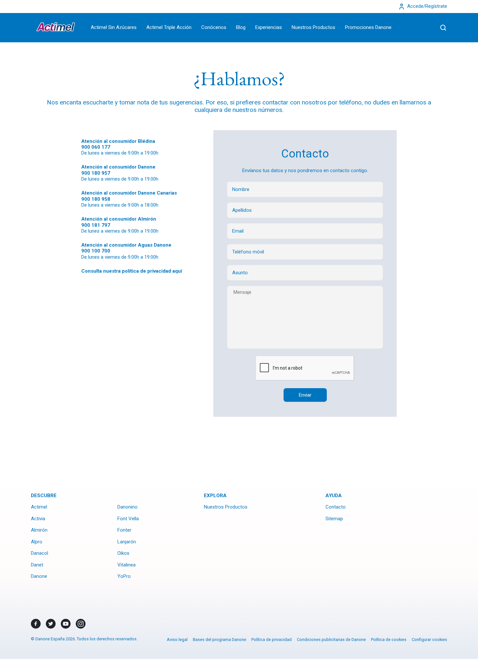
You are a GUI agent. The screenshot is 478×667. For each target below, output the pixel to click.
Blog (241, 27)
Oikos (123, 553)
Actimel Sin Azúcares (114, 27)
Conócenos (213, 27)
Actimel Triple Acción (169, 27)
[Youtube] (66, 624)
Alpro (36, 542)
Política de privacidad (271, 639)
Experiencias (268, 27)
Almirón (39, 530)
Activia (38, 519)
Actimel (39, 507)
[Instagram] (81, 624)
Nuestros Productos (313, 27)
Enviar (305, 395)
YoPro (124, 576)
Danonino (127, 507)
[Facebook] (36, 624)
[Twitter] (51, 624)
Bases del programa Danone (219, 639)
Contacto (335, 507)
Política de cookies (388, 639)
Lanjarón (126, 542)
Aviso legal (177, 639)
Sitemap (334, 519)
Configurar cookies (429, 639)
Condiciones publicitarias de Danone (331, 639)
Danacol (39, 553)
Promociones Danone (368, 27)
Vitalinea (126, 565)
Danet (37, 565)
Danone (39, 576)
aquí (177, 271)
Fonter (124, 530)
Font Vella (128, 519)
